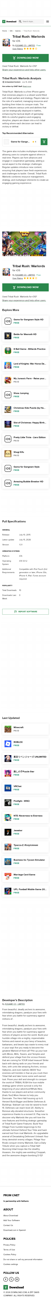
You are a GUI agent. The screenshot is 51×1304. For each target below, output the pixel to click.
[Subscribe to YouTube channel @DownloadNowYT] (17, 1279)
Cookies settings (10, 1264)
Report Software (27, 611)
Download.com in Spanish (14, 1230)
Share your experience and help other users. (24, 69)
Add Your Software (11, 1220)
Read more (27, 86)
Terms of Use (9, 1249)
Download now (28, 57)
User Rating (17, 49)
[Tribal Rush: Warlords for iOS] (6, 43)
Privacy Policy (9, 1245)
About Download (10, 1215)
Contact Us (8, 1225)
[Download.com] (9, 21)
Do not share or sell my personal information (22, 1259)
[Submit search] (20, 21)
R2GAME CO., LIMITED (15, 1004)
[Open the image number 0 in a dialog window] (24, 244)
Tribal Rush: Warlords (28, 38)
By (23, 45)
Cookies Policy (9, 1254)
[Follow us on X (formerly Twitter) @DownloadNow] (11, 1279)
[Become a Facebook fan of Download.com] (5, 1279)
